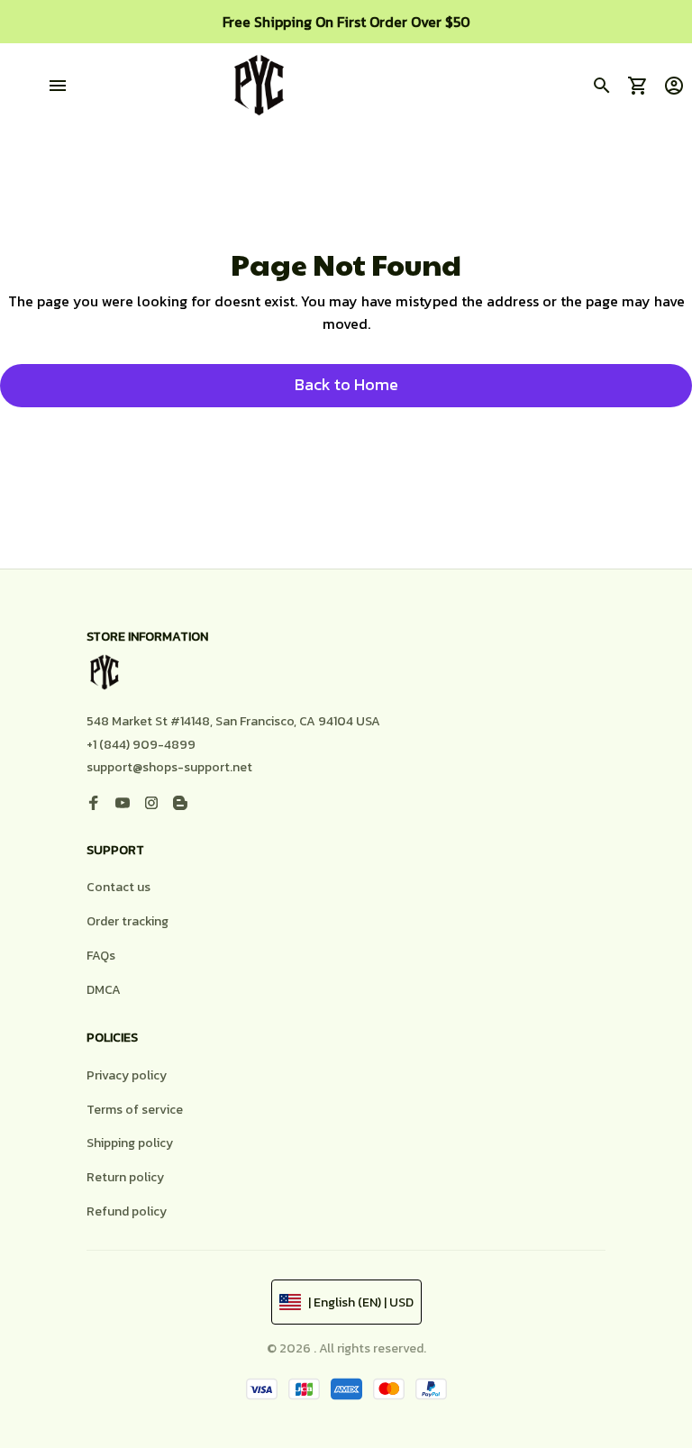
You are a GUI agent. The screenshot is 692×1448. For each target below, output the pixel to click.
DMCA (103, 989)
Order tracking (127, 921)
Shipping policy (129, 1143)
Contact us (118, 887)
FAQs (100, 955)
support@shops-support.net (169, 767)
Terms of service (134, 1109)
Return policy (125, 1177)
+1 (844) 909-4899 (141, 744)
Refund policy (126, 1211)
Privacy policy (126, 1075)
